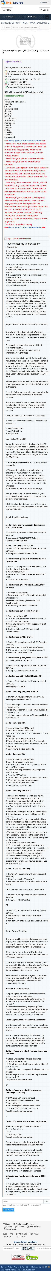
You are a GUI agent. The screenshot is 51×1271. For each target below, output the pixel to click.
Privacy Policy (7, 1267)
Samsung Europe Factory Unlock (25, 27)
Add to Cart (8, 1209)
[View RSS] (49, 1267)
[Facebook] (43, 1267)
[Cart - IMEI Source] (15, 2)
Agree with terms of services (19, 239)
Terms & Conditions (22, 1267)
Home (8, 27)
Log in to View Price (12, 61)
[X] (46, 1267)
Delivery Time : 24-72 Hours (17, 67)
